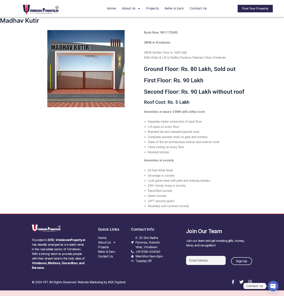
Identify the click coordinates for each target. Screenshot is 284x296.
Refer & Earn (174, 8)
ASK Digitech (117, 282)
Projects (152, 8)
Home (111, 8)
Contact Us (198, 8)
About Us (128, 8)
